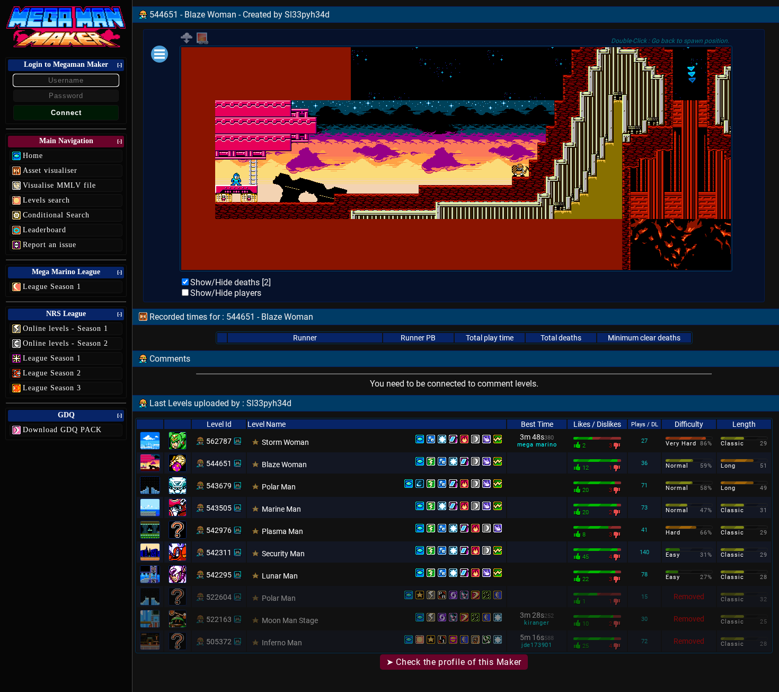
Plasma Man (282, 531)
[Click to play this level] (200, 441)
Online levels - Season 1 (65, 328)
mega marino (537, 444)
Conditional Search (56, 215)
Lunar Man (280, 576)
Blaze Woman (284, 464)
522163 (219, 619)
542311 (219, 552)
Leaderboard (44, 230)
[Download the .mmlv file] (186, 42)
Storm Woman (285, 442)
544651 (219, 463)
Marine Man (281, 509)
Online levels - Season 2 (65, 343)
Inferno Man (282, 642)
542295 (219, 575)
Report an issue (49, 245)
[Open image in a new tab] (202, 42)
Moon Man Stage (290, 620)
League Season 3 (52, 388)
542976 (219, 530)
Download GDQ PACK (62, 430)
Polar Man (279, 487)
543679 (219, 485)
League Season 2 (52, 373)
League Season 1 (52, 287)
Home (33, 156)
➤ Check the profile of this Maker (453, 662)
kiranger (536, 622)
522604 (219, 597)
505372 (219, 641)
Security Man (283, 553)
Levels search (46, 200)
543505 (219, 508)
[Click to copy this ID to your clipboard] (237, 441)
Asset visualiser (50, 170)
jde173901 (536, 645)
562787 (219, 441)
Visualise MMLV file (59, 185)
